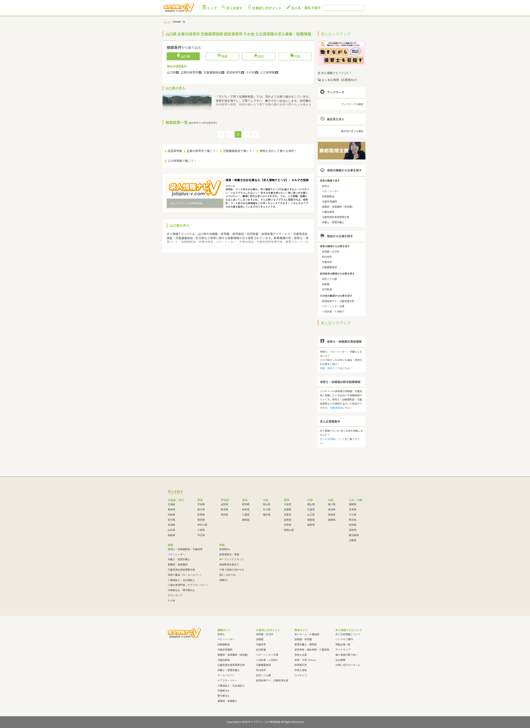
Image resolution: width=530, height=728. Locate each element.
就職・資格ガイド (330, 368)
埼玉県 (201, 535)
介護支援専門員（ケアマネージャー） (189, 585)
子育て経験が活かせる (231, 569)
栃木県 (201, 509)
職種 (222, 56)
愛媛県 (331, 519)
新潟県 (224, 509)
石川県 (266, 509)
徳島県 (331, 514)
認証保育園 (174, 151)
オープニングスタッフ (231, 559)
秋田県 (171, 514)
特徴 (295, 56)
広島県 (311, 509)
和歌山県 (289, 530)
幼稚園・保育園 (303, 639)
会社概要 (340, 660)
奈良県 (287, 524)
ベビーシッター (330, 191)
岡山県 (311, 504)
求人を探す (232, 8)
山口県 (311, 514)
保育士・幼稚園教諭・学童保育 (185, 549)
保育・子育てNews (305, 660)
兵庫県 (287, 509)
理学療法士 (223, 695)
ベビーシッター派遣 (333, 306)
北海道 (171, 504)
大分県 (352, 514)
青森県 (171, 509)
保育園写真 (300, 665)
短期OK (223, 580)
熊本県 (352, 519)
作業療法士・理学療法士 (181, 590)
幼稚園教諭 (328, 196)
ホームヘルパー (226, 675)
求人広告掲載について (332, 439)
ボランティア (175, 595)
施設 (258, 56)
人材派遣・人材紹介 (333, 311)
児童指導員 (328, 211)
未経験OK (224, 549)
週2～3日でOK (227, 574)
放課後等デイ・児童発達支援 (338, 301)
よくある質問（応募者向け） (340, 80)
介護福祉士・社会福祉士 (181, 580)
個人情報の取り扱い (346, 654)
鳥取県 (311, 519)
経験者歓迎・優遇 (229, 554)
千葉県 (201, 530)
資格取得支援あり (229, 564)
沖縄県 (352, 540)
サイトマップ (342, 649)
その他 (171, 600)
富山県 (266, 504)
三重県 (245, 514)
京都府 (287, 514)
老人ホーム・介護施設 (306, 634)
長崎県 (352, 530)
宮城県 (171, 524)
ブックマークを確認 (352, 104)
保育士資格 (300, 670)
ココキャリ (300, 675)
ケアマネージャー (227, 680)
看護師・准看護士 (227, 701)
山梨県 (224, 504)
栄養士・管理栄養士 (333, 222)
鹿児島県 (354, 535)
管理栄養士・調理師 (305, 644)
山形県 (171, 530)
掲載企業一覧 (342, 644)
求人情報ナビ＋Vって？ (336, 73)
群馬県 (201, 514)
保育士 (325, 186)
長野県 (224, 514)
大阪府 (287, 504)
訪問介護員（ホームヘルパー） (185, 574)
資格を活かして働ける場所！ (278, 151)
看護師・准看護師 (178, 564)
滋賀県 (287, 519)
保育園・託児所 (330, 251)
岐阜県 (245, 509)
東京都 (201, 519)
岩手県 (171, 519)
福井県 (266, 514)
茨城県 (201, 504)
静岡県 (245, 519)
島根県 (311, 524)
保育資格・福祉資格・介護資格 (311, 649)
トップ (209, 8)
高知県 (331, 509)
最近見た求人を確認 (352, 131)
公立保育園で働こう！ (181, 161)
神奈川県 (202, 524)
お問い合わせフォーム (347, 665)
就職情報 (335, 407)
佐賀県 (352, 509)
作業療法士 (223, 690)
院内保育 (327, 256)
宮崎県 (352, 524)
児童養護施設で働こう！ (239, 151)
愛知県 (245, 504)
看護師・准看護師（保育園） (338, 206)
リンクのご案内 (344, 639)
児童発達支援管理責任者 (335, 217)
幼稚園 (325, 284)
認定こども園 (329, 279)
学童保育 (327, 262)
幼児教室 (327, 289)
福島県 (171, 535)
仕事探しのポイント (264, 8)
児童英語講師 (329, 201)
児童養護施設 (329, 267)
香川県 (331, 504)
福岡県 (352, 504)
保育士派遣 (300, 654)
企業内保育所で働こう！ (202, 151)
